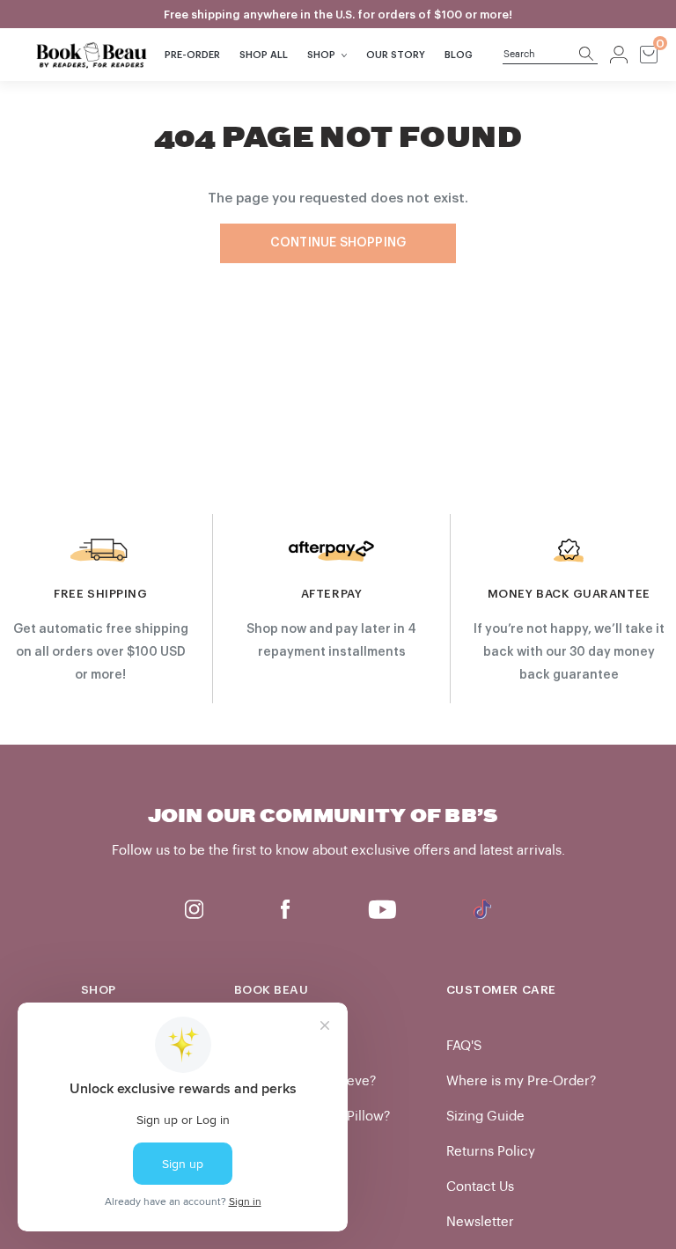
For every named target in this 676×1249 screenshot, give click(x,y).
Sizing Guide (485, 1116)
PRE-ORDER (192, 55)
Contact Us (480, 1187)
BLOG (459, 55)
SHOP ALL (263, 55)
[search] (541, 54)
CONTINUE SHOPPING (338, 243)
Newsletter (480, 1222)
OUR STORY (395, 55)
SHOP (321, 55)
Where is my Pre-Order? (521, 1081)
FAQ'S (463, 1046)
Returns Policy (490, 1151)
